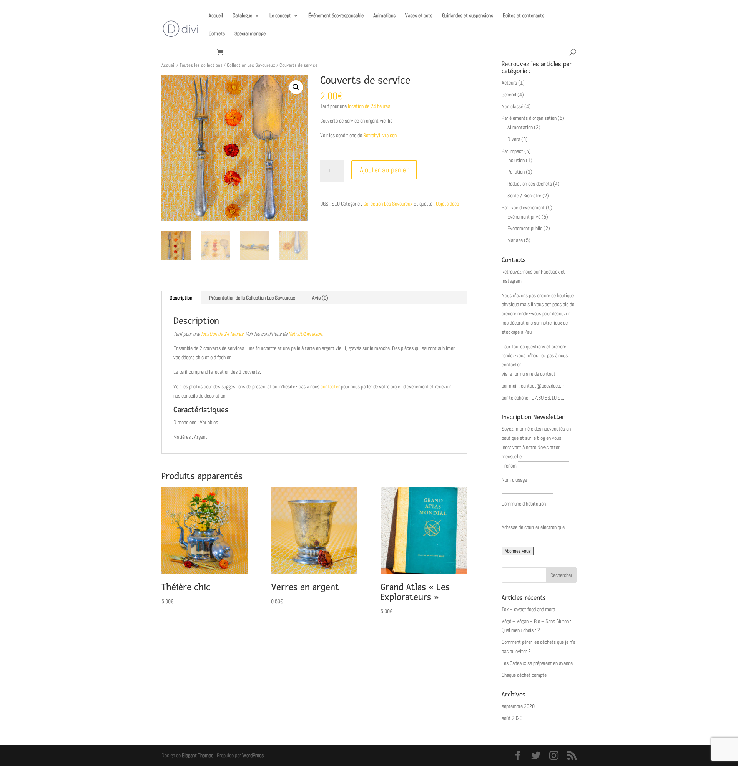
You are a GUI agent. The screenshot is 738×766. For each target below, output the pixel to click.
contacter (330, 386)
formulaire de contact (534, 373)
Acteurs (509, 82)
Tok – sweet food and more (528, 609)
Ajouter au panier (384, 170)
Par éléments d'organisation (529, 117)
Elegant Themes (197, 755)
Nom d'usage (514, 479)
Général (509, 94)
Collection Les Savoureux (251, 65)
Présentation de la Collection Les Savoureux (252, 297)
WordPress (253, 755)
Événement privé (523, 216)
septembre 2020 (518, 706)
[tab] (181, 297)
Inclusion (516, 160)
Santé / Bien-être (524, 195)
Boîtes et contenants (523, 16)
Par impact (512, 151)
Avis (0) (320, 297)
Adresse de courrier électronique (533, 527)
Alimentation (520, 127)
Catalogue (242, 16)
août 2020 (512, 718)
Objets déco (447, 203)
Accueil (216, 16)
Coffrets (217, 34)
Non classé (512, 106)
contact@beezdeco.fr (542, 385)
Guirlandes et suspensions (467, 16)
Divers (513, 139)
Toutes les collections (201, 65)
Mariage (515, 240)
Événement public (524, 228)
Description (181, 297)
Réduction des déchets (529, 183)
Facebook (550, 271)
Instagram (512, 280)
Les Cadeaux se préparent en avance (537, 663)
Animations (384, 16)
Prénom (509, 465)
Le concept (280, 16)
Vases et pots (418, 16)
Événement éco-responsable (336, 16)
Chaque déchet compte (524, 674)
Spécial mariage (250, 34)
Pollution (516, 171)
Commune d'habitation (524, 503)
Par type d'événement (523, 207)
